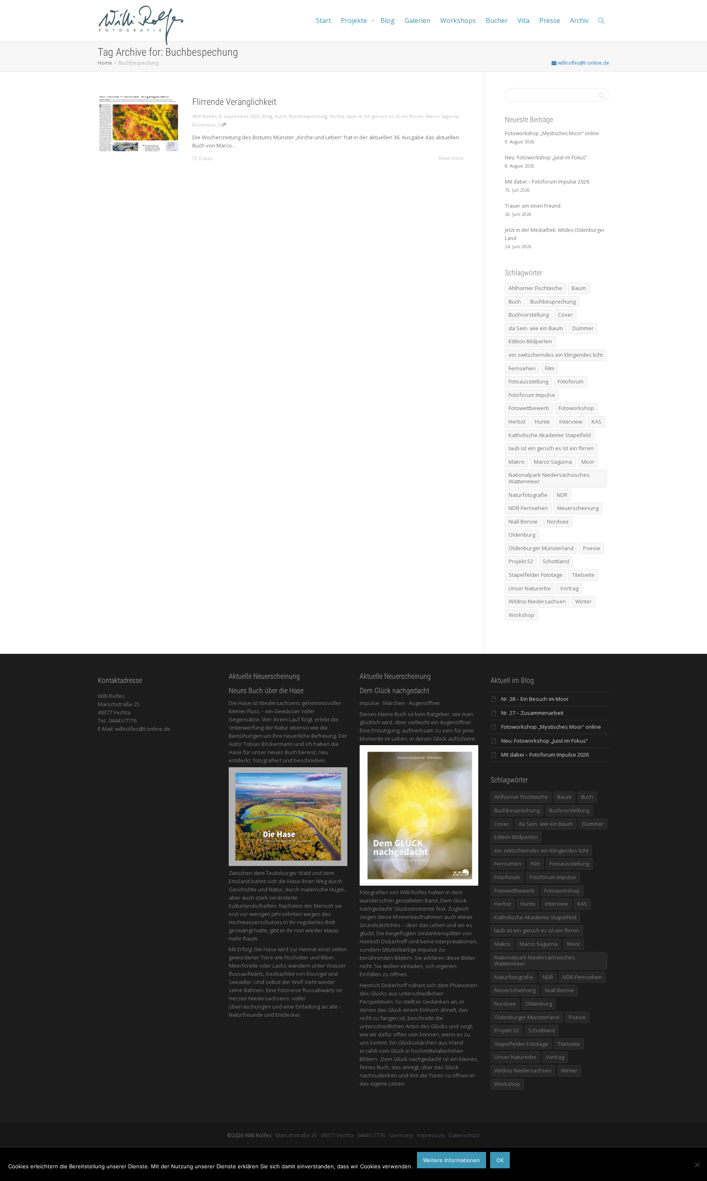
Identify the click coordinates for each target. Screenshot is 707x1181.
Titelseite (583, 574)
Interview (570, 421)
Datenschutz (464, 1135)
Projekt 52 (521, 561)
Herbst (337, 116)
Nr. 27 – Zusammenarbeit (532, 712)
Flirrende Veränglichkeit (234, 102)
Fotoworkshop (576, 408)
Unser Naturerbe (530, 588)
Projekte (355, 20)
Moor (587, 461)
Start (323, 20)
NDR (562, 495)
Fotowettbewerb (529, 408)
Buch (280, 116)
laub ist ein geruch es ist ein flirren (385, 116)
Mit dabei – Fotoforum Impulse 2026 (545, 754)
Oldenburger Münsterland (541, 548)
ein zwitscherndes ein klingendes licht (556, 354)
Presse (549, 20)
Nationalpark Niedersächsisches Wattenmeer (549, 478)
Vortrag (569, 588)
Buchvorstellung (529, 314)
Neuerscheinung (578, 508)
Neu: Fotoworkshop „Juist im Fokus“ (544, 740)
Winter (583, 601)
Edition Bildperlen (530, 341)
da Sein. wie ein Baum (536, 328)
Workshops (458, 20)
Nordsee (558, 521)
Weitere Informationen (451, 1160)
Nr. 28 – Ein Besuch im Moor (535, 699)
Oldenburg (522, 534)
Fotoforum (570, 381)
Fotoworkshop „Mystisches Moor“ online (551, 726)
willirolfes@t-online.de (582, 62)
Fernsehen (522, 368)
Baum (579, 288)
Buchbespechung (308, 116)
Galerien (417, 20)
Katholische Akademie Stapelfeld (550, 435)
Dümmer (583, 328)
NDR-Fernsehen (528, 508)
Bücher (497, 20)
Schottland (556, 561)
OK (500, 1160)
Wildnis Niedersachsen (537, 601)
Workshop (521, 615)
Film (549, 368)
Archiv (579, 20)
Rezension (204, 125)
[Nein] (697, 1165)
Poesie (591, 548)
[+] (139, 123)
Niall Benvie (523, 521)
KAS (596, 421)
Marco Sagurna (442, 116)
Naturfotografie (528, 495)
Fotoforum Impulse (532, 395)
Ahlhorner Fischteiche (535, 288)
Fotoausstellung (528, 381)
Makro (517, 461)
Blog (388, 20)
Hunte (542, 421)
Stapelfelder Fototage (536, 574)
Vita (523, 20)
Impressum (431, 1135)
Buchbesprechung (553, 301)
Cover (565, 314)
